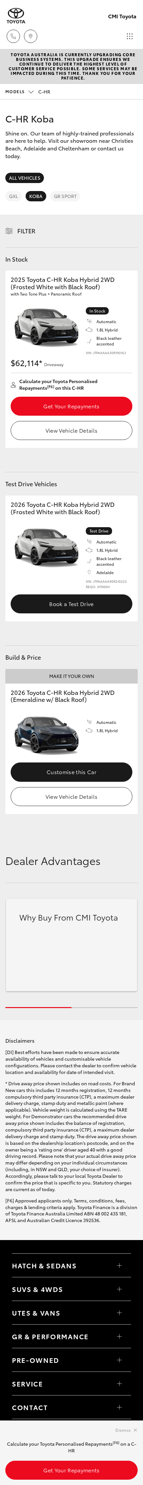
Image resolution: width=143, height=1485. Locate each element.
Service (27, 1383)
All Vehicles (24, 177)
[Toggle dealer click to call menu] (13, 36)
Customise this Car (71, 771)
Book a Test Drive (71, 603)
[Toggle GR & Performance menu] (119, 1336)
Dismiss (123, 1430)
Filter (26, 230)
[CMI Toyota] (16, 16)
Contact (30, 1407)
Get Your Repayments (71, 406)
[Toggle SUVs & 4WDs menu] (119, 1289)
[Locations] (30, 36)
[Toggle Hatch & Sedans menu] (119, 1265)
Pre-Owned (35, 1360)
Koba (36, 196)
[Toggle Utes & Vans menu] (119, 1312)
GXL (13, 196)
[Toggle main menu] (129, 36)
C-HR (27, 91)
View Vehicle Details (71, 430)
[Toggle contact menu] (119, 1360)
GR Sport (65, 196)
